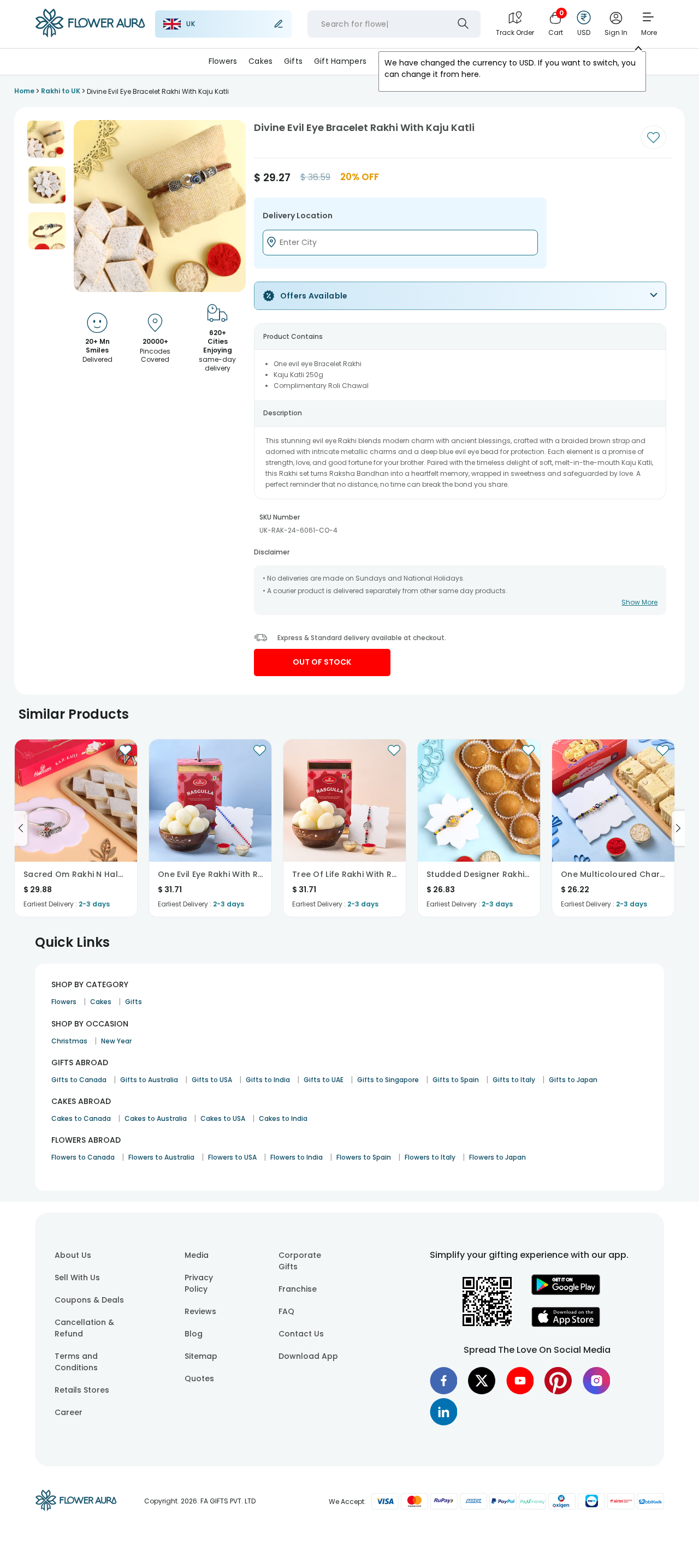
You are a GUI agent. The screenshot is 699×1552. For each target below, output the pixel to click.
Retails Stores (82, 1389)
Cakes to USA (222, 1118)
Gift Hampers (340, 61)
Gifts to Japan (573, 1079)
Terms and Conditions (76, 1362)
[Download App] (565, 1292)
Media (197, 1255)
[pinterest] (558, 1380)
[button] (45, 139)
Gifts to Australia (149, 1079)
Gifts (293, 61)
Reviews (200, 1311)
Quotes (199, 1378)
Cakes (260, 61)
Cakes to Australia (156, 1118)
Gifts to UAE (323, 1079)
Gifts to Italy (514, 1079)
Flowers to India (296, 1157)
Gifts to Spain (456, 1079)
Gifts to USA (212, 1079)
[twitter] (481, 1380)
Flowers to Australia (161, 1157)
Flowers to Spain (363, 1157)
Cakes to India (283, 1118)
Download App (308, 1356)
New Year (116, 1041)
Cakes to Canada (81, 1118)
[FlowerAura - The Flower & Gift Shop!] (90, 34)
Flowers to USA (232, 1157)
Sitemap (201, 1356)
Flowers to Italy (430, 1157)
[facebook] (443, 1380)
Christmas (69, 1041)
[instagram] (596, 1380)
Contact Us (301, 1333)
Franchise (298, 1289)
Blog (194, 1333)
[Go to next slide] (678, 828)
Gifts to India (268, 1079)
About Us (73, 1255)
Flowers (223, 61)
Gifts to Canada (78, 1079)
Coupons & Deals (89, 1299)
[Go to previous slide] (20, 828)
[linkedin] (443, 1411)
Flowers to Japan (497, 1157)
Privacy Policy (199, 1283)
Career (68, 1412)
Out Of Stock (322, 661)
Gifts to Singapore (388, 1079)
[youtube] (520, 1380)
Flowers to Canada (83, 1157)
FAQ (286, 1311)
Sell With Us (77, 1277)
